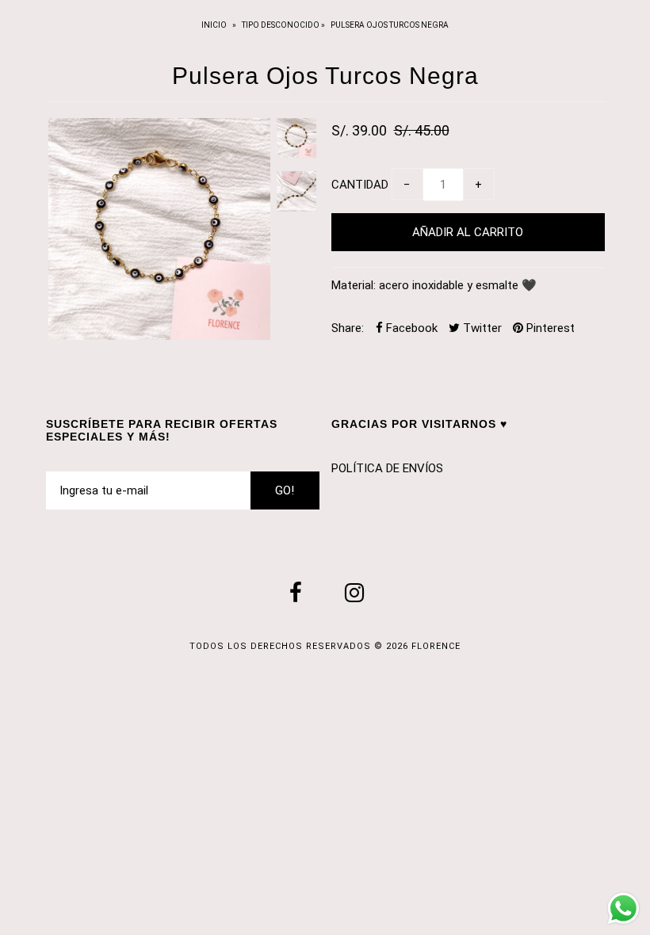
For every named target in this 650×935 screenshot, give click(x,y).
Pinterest (549, 328)
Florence (436, 646)
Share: (347, 328)
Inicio (214, 25)
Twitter (481, 328)
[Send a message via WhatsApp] (623, 908)
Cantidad (359, 184)
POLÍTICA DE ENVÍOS (387, 468)
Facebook (410, 328)
